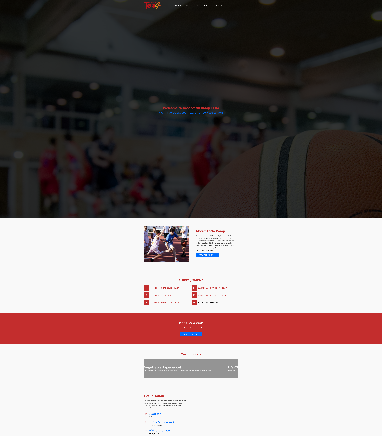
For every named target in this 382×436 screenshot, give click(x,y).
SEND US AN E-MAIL (191, 334)
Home (178, 5)
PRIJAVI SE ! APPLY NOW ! (210, 302)
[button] (148, 370)
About (188, 5)
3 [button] (194, 382)
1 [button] (187, 382)
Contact (219, 5)
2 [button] (191, 382)
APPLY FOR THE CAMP (207, 255)
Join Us (208, 5)
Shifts (197, 5)
